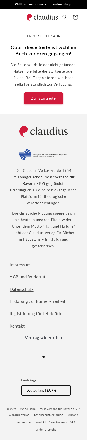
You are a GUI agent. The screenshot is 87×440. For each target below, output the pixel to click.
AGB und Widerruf (28, 276)
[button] (9, 17)
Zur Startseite (43, 98)
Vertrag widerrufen (43, 337)
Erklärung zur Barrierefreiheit (37, 301)
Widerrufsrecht (46, 429)
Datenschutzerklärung (48, 414)
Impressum (20, 264)
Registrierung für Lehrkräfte (36, 313)
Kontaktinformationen (50, 422)
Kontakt (17, 325)
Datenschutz (22, 289)
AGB (72, 422)
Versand (73, 414)
